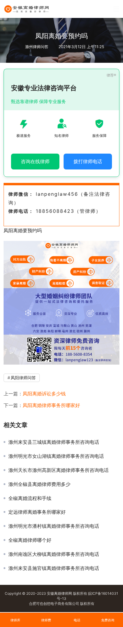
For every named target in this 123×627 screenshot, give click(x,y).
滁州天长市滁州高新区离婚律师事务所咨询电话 (58, 470)
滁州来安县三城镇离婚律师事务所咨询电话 (53, 442)
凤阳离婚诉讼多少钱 (44, 394)
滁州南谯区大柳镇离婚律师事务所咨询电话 (53, 554)
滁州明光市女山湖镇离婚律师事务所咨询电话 (56, 456)
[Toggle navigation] (116, 9)
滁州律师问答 (36, 46)
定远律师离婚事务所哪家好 (37, 512)
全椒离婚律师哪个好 (29, 540)
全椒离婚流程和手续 (29, 498)
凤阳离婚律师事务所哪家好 (51, 405)
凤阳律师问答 (23, 377)
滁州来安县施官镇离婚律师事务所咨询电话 (53, 568)
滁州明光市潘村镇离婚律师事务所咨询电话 (53, 526)
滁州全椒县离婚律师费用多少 (39, 484)
